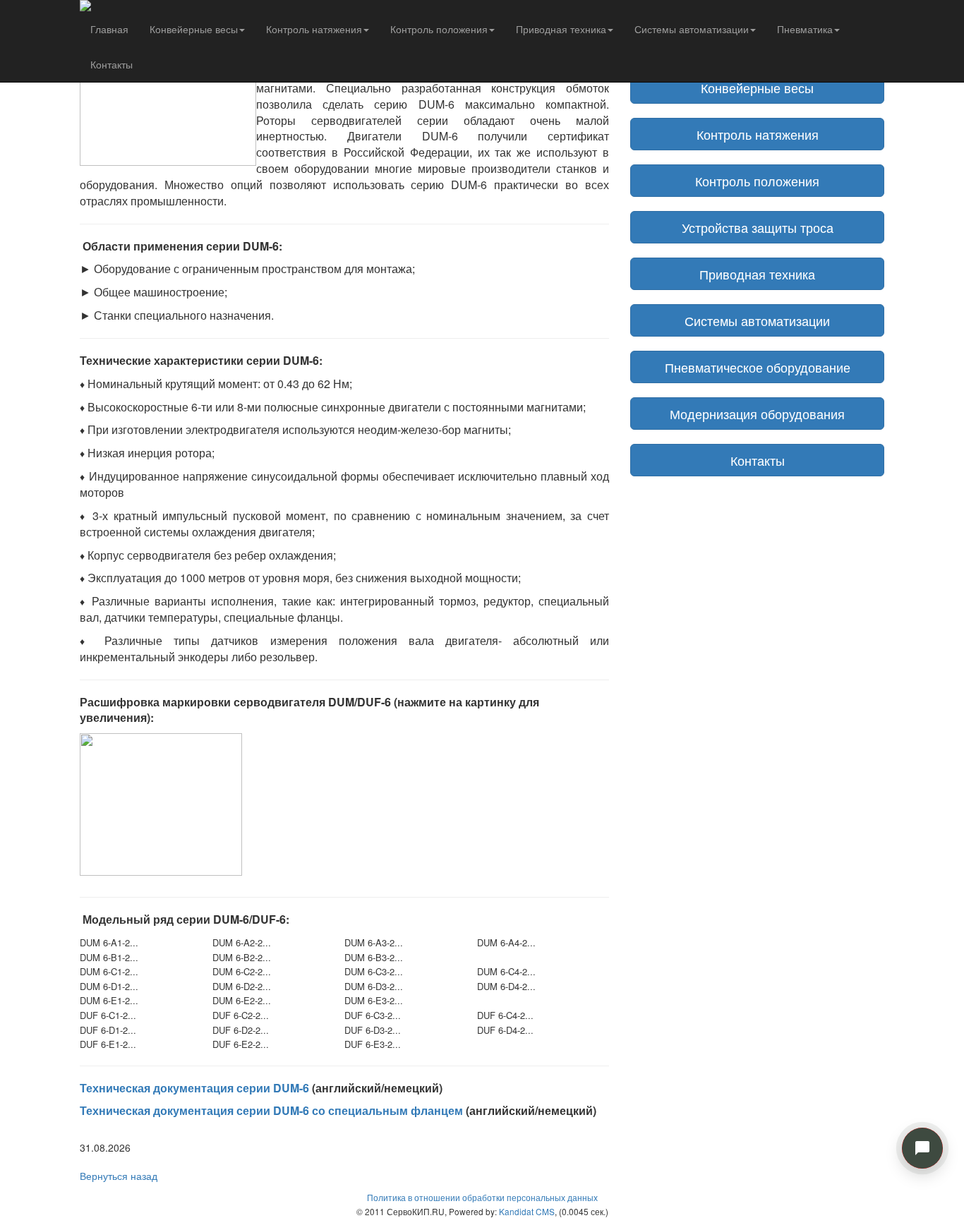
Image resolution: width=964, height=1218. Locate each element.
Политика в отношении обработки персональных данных (482, 1197)
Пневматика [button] (805, 29)
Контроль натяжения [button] (314, 29)
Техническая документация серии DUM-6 (194, 1088)
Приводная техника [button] (561, 29)
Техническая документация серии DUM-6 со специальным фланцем (271, 1110)
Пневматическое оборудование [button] (757, 367)
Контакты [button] (757, 460)
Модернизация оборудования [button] (757, 413)
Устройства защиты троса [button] (757, 227)
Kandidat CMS (527, 1211)
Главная (109, 29)
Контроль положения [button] (439, 29)
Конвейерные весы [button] (194, 29)
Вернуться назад (118, 1176)
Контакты (111, 64)
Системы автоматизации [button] (691, 29)
